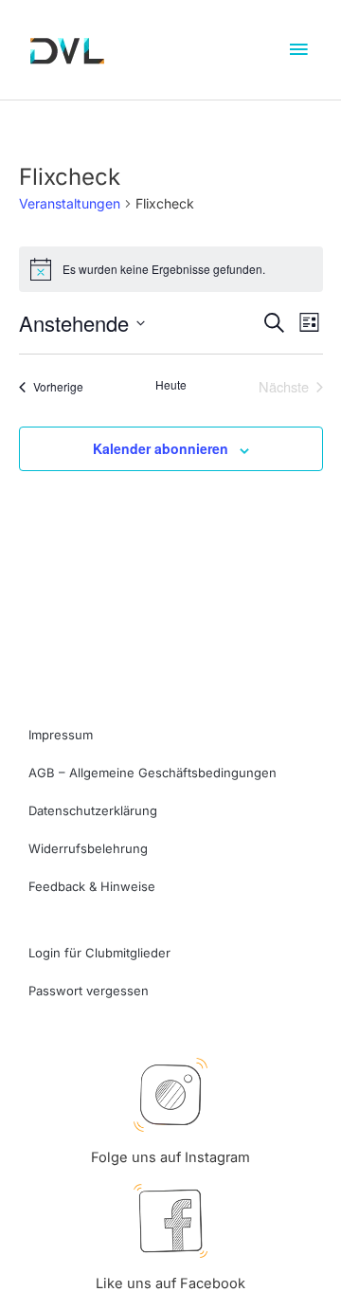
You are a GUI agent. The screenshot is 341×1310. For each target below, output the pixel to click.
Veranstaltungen (69, 203)
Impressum (60, 734)
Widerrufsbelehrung (88, 848)
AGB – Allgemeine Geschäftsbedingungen (152, 772)
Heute (171, 384)
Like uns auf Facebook (170, 1283)
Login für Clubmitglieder (99, 952)
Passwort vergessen (88, 990)
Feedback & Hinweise (91, 886)
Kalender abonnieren (160, 448)
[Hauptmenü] (298, 50)
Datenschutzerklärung (92, 810)
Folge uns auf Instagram (170, 1157)
